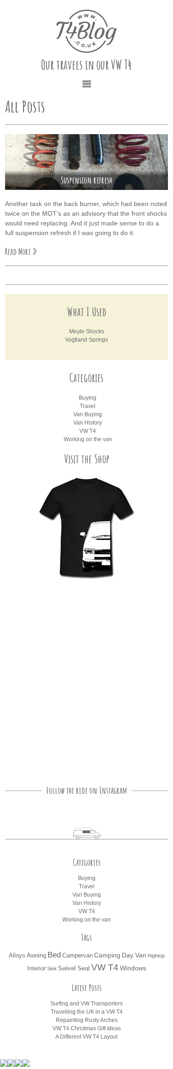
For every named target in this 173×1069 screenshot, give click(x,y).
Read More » (21, 251)
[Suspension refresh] (86, 162)
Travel (87, 406)
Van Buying (87, 414)
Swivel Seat (74, 968)
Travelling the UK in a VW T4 (87, 1012)
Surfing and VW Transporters (86, 1003)
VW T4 (87, 431)
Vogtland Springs (86, 340)
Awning (36, 955)
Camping (107, 955)
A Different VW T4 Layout (86, 1037)
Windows (133, 968)
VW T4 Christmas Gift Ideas (87, 1028)
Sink (52, 968)
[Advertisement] (86, 678)
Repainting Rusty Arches (87, 1020)
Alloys (17, 955)
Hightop (156, 955)
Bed (54, 955)
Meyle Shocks (86, 331)
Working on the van (88, 439)
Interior (36, 968)
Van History (87, 422)
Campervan (77, 955)
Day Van (134, 955)
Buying (87, 398)
